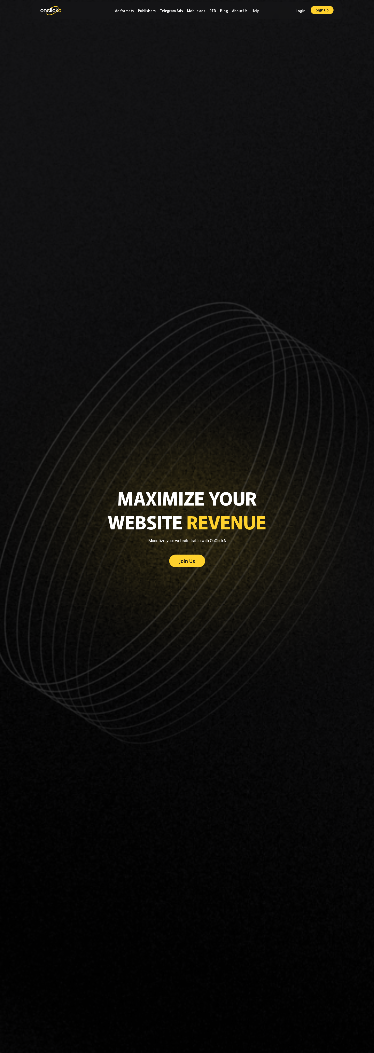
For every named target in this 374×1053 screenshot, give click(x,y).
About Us (240, 10)
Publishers (147, 10)
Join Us (187, 560)
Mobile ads (196, 10)
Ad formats (124, 10)
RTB (212, 10)
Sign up (322, 9)
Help (255, 10)
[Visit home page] (50, 13)
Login (301, 10)
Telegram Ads (171, 10)
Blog (224, 10)
